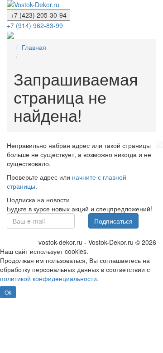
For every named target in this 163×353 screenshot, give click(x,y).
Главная (34, 47)
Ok (8, 292)
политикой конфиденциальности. (49, 278)
